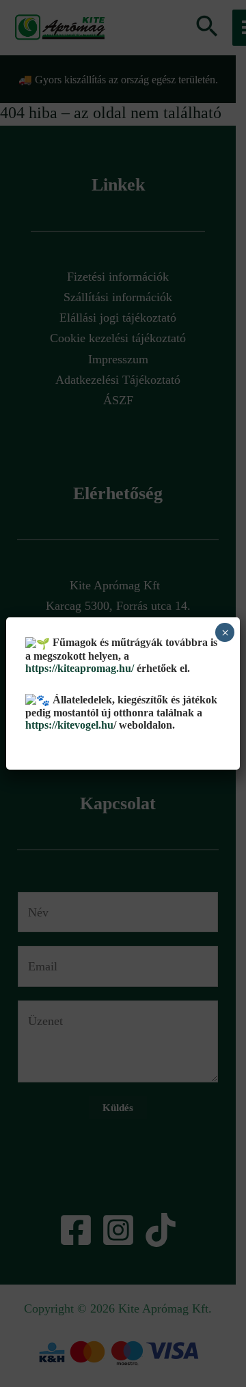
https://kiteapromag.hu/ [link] (79, 668)
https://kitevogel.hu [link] (69, 725)
